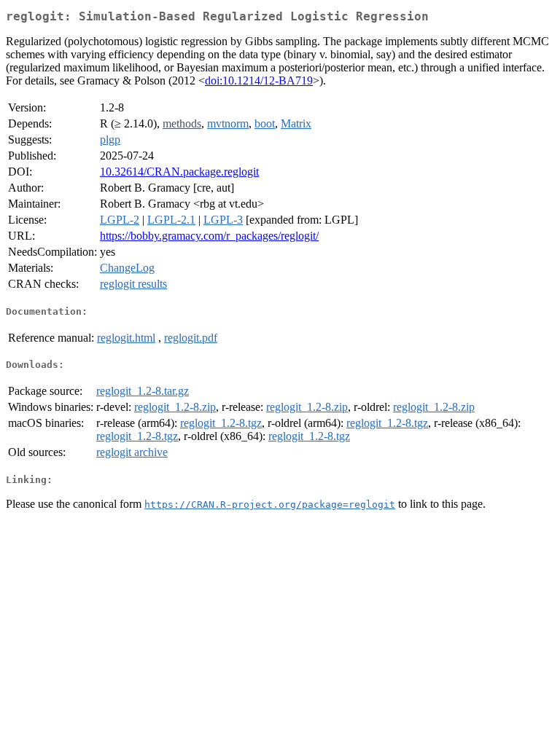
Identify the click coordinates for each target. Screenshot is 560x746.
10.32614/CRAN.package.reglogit (179, 171)
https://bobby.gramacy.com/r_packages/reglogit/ (209, 235)
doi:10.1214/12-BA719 (259, 80)
